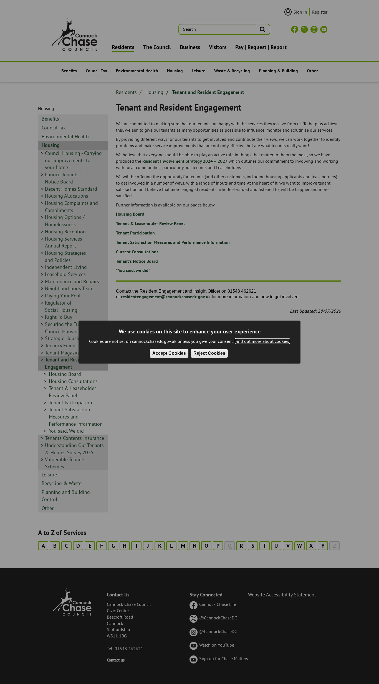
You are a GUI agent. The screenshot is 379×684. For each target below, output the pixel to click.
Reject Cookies (209, 353)
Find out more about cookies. (262, 341)
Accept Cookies (169, 353)
